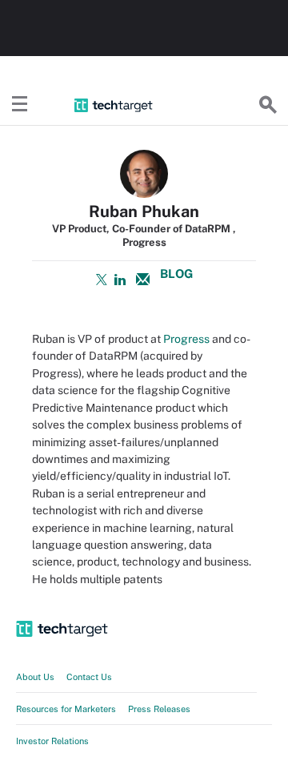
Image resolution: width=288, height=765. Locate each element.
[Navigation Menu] (20, 105)
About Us (35, 677)
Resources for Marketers (66, 709)
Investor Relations (52, 741)
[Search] (268, 105)
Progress (186, 338)
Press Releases (159, 709)
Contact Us (89, 677)
